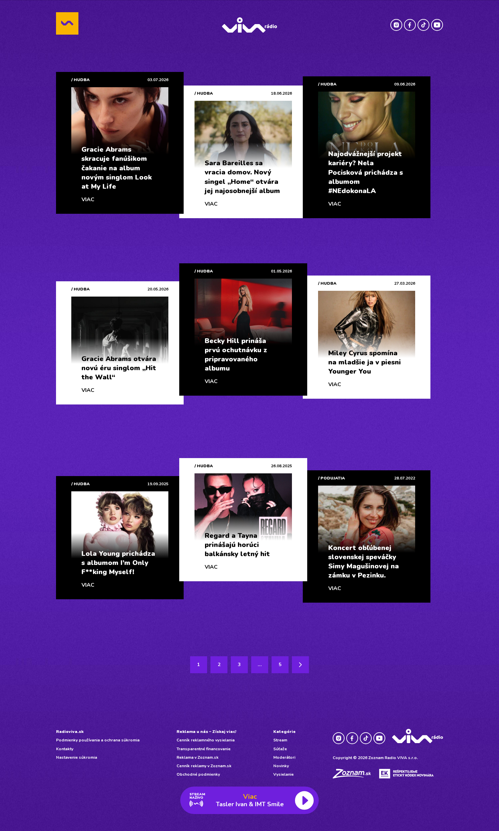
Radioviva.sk (70, 731)
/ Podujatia (331, 478)
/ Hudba (80, 79)
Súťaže (280, 749)
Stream (280, 740)
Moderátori (284, 757)
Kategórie (284, 731)
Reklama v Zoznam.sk (198, 757)
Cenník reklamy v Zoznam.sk (204, 766)
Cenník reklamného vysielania (206, 740)
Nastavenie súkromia (76, 757)
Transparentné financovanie (203, 749)
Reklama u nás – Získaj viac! (206, 731)
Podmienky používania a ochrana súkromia (98, 740)
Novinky (281, 766)
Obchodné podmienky (198, 774)
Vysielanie (283, 774)
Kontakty (64, 749)
